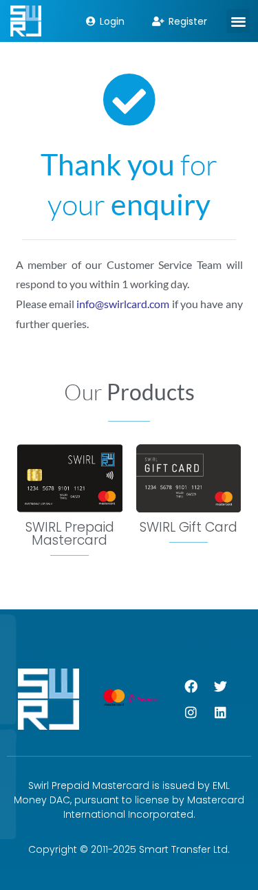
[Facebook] (191, 686)
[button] (238, 21)
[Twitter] (220, 686)
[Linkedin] (220, 712)
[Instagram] (191, 712)
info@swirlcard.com (122, 303)
